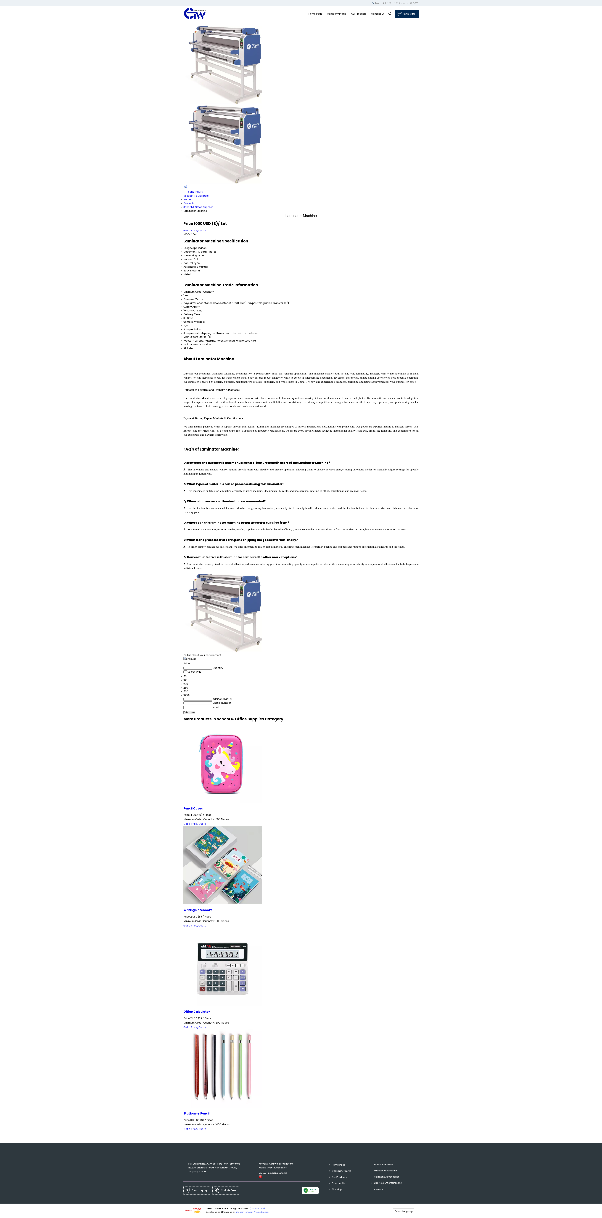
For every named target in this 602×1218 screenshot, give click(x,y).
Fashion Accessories (386, 1170)
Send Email (409, 14)
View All (378, 1189)
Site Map (337, 1189)
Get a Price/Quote (194, 230)
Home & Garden (383, 1164)
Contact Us (378, 13)
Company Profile (336, 13)
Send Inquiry (195, 192)
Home (187, 199)
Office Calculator (196, 1012)
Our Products (358, 13)
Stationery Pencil (196, 1113)
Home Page (315, 13)
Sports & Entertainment (388, 1182)
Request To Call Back (196, 196)
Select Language (404, 1211)
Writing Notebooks (197, 910)
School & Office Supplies (198, 207)
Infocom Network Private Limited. (252, 1211)
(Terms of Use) (257, 1208)
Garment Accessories (386, 1176)
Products (189, 203)
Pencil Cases (193, 808)
